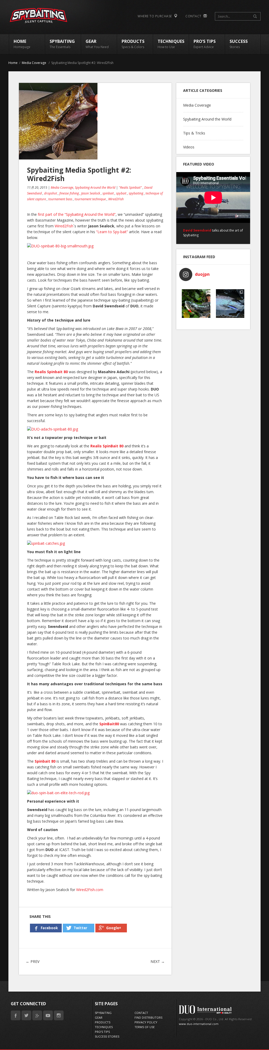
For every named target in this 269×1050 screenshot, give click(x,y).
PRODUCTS (102, 1022)
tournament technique (90, 199)
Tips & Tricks (194, 133)
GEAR (98, 1017)
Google (37, 1015)
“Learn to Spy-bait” (112, 231)
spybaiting (136, 193)
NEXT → (158, 961)
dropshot (50, 193)
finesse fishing (69, 193)
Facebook (15, 1015)
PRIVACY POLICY (145, 1022)
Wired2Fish (116, 199)
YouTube (48, 1015)
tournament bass (60, 199)
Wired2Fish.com (89, 889)
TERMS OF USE (144, 1027)
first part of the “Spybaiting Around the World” (77, 214)
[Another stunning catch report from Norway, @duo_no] (230, 303)
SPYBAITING (103, 1013)
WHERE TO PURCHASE (156, 16)
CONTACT (194, 16)
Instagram (59, 1015)
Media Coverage (34, 63)
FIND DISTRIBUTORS (148, 1017)
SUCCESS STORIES (107, 1036)
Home (13, 63)
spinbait (108, 193)
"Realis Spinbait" (130, 187)
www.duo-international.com (199, 1024)
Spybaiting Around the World (95, 187)
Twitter (26, 1015)
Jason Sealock (90, 193)
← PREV (32, 961)
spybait (121, 193)
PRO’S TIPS (102, 1032)
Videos (188, 146)
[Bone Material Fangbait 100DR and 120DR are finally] (196, 303)
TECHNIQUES (104, 1027)
